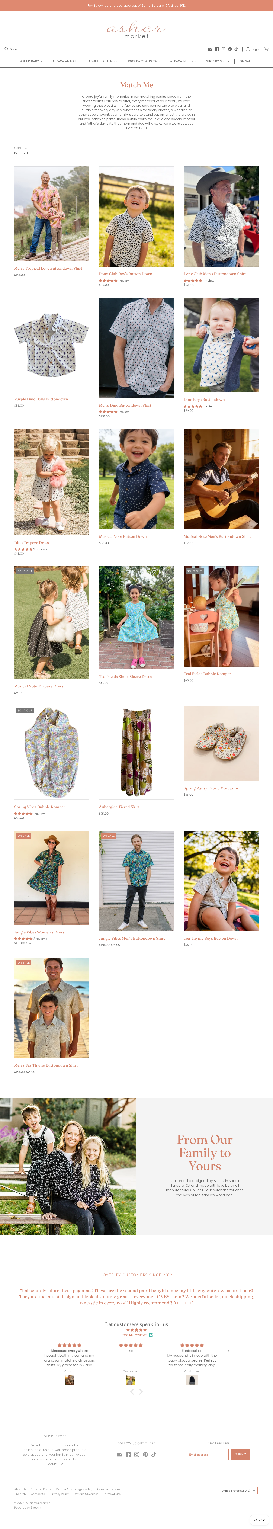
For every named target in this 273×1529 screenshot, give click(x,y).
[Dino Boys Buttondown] (221, 345)
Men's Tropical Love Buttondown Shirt (48, 268)
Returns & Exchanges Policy (74, 1489)
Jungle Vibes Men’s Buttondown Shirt (132, 938)
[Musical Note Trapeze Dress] (51, 622)
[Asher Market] (136, 29)
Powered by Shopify (27, 1507)
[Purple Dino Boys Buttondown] (51, 345)
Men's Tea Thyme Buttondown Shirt (46, 1065)
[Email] (210, 49)
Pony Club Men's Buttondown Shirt (215, 273)
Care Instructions (108, 1489)
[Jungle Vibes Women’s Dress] (51, 878)
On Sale (246, 61)
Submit (240, 1454)
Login (255, 49)
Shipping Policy (41, 1489)
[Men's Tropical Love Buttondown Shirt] (51, 213)
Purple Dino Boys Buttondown (41, 399)
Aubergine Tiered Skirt (119, 806)
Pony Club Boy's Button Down (125, 273)
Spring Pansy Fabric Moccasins (211, 788)
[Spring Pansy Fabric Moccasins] (221, 743)
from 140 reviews (133, 1335)
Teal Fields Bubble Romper (207, 673)
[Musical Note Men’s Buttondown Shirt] (221, 479)
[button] (133, 1392)
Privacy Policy (59, 1494)
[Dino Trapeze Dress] (51, 482)
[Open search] (6, 49)
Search (15, 49)
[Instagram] (223, 49)
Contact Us (38, 1494)
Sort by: (20, 148)
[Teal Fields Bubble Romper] (221, 616)
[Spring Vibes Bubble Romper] (51, 753)
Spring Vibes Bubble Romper (39, 806)
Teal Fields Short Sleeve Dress (125, 676)
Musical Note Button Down (123, 536)
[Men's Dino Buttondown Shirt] (136, 348)
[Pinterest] (230, 49)
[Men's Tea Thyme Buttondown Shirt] (51, 1008)
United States (236, 1491)
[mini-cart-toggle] (266, 49)
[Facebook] (217, 49)
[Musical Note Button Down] (136, 479)
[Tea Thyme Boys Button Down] (221, 881)
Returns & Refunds (86, 1494)
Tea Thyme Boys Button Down (211, 938)
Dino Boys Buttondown (204, 399)
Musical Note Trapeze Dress (38, 686)
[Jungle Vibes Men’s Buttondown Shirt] (136, 881)
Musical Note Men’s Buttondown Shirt (217, 536)
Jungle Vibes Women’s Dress (39, 932)
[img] (136, 1330)
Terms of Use (112, 1494)
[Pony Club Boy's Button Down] (136, 216)
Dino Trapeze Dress (31, 542)
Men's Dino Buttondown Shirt (125, 405)
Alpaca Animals (65, 61)
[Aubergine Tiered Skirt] (136, 753)
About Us (20, 1489)
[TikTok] (236, 49)
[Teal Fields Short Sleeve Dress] (136, 617)
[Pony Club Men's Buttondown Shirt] (221, 216)
